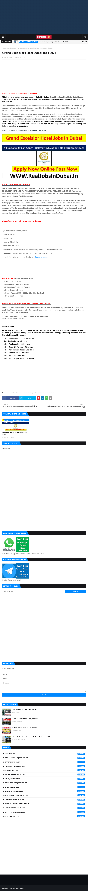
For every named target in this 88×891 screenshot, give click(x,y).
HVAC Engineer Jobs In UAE (42, 766)
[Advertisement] (44, 17)
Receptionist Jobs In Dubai (42, 774)
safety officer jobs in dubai (42, 812)
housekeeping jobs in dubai (42, 808)
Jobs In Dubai (8, 57)
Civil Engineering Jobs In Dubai (42, 758)
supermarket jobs (42, 816)
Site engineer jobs (42, 787)
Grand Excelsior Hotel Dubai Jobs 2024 (14, 433)
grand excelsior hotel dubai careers (18, 48)
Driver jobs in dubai (42, 762)
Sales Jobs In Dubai (42, 779)
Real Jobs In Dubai (18, 888)
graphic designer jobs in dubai (42, 804)
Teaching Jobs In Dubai (42, 791)
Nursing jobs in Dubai (42, 770)
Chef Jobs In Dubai (42, 754)
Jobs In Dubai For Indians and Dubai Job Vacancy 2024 (31, 737)
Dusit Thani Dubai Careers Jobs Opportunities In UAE (54, 42)
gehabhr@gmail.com (41, 257)
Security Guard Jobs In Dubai (42, 783)
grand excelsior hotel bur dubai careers (19, 393)
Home (4, 48)
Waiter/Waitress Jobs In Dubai (42, 795)
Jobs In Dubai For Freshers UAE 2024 (24, 709)
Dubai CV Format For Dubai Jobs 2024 (25, 719)
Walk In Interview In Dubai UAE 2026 (24, 728)
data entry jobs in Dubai (42, 800)
